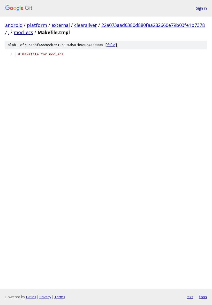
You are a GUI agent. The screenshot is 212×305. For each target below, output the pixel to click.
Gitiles (31, 296)
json (203, 296)
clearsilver (85, 25)
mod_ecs (23, 32)
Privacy (45, 296)
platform (37, 25)
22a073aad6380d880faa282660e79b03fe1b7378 (153, 25)
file (111, 45)
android (13, 25)
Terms (59, 296)
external (60, 25)
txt (190, 296)
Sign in (201, 8)
